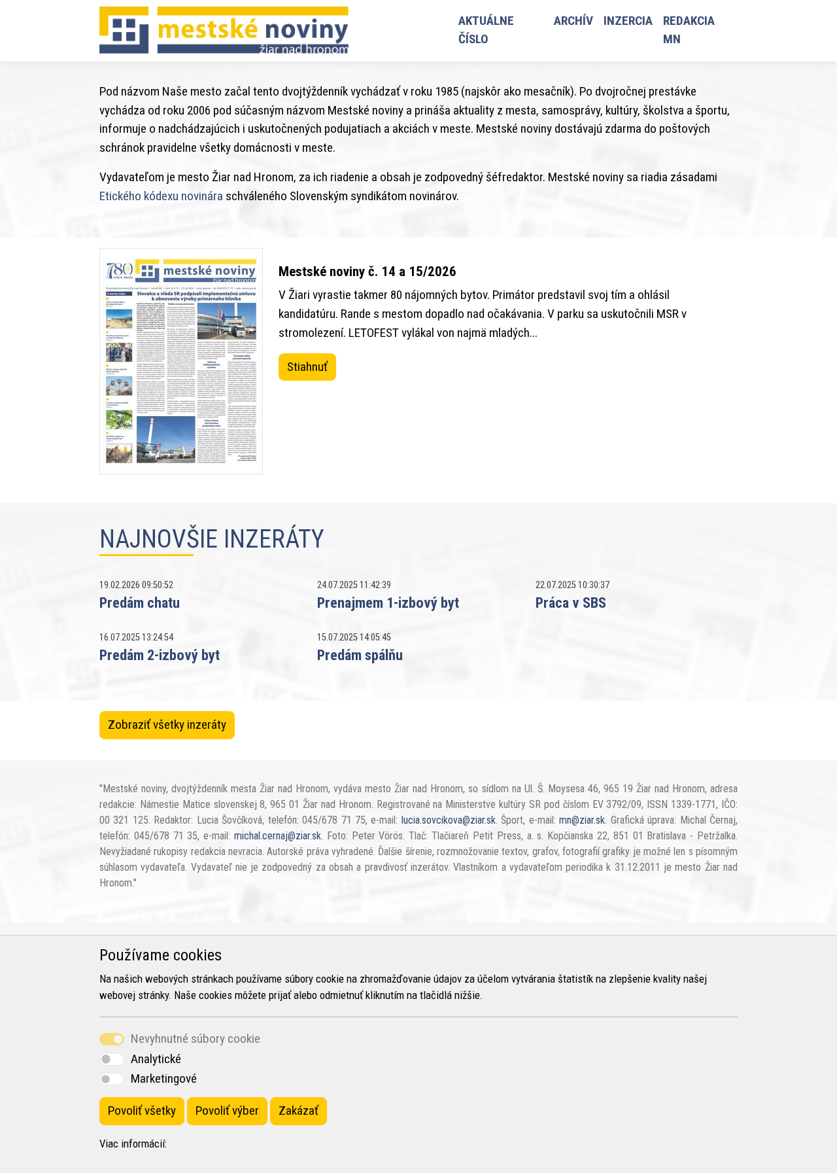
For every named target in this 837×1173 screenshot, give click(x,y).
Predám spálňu (360, 654)
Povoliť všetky (142, 1110)
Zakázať (298, 1110)
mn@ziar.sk (582, 820)
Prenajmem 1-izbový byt (388, 602)
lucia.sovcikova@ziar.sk (448, 820)
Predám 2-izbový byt (159, 654)
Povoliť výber (227, 1110)
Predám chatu (139, 602)
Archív (573, 20)
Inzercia (628, 20)
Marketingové (164, 1078)
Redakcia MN (689, 30)
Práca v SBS (571, 602)
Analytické (156, 1058)
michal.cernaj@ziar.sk (277, 836)
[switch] (111, 1059)
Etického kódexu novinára (161, 195)
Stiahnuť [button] (307, 366)
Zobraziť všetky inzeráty (167, 724)
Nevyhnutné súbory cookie (195, 1038)
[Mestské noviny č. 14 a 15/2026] (181, 361)
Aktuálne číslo (486, 30)
